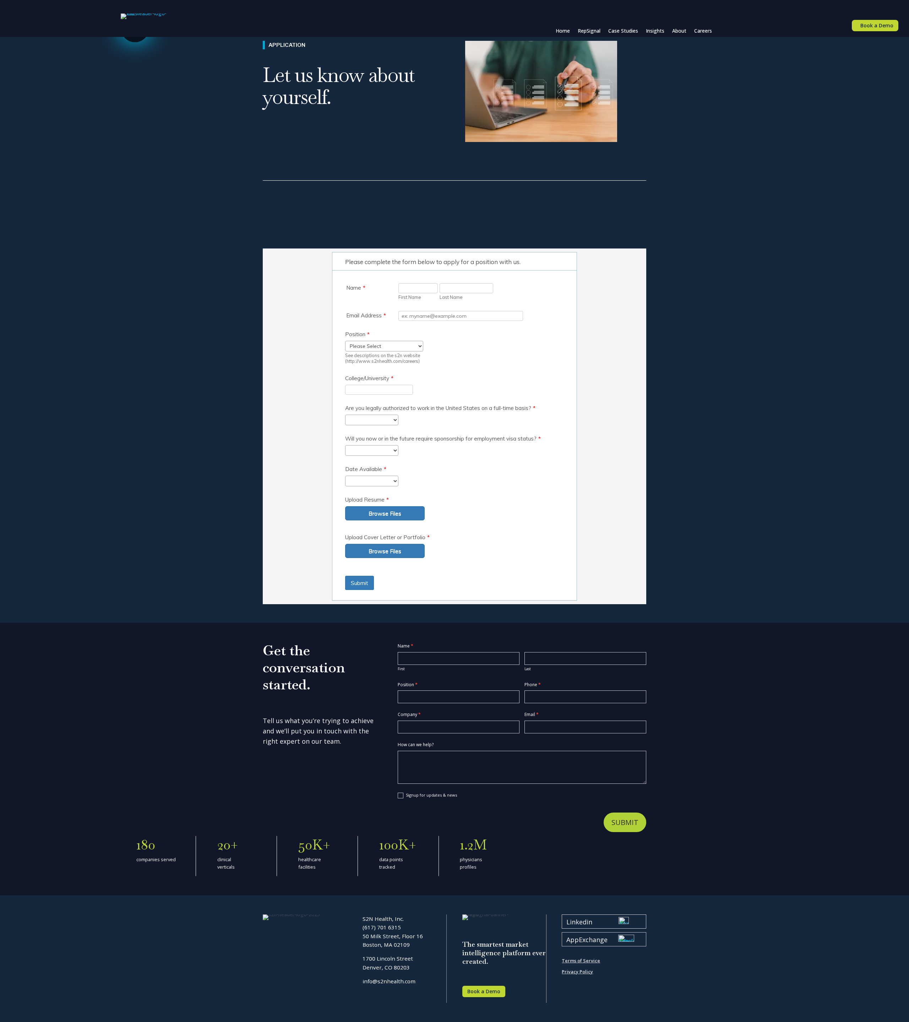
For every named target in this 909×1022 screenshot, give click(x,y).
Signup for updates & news (431, 795)
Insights (655, 30)
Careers (703, 30)
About (679, 30)
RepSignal (589, 30)
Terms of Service (581, 960)
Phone (532, 685)
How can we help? (416, 745)
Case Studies (623, 30)
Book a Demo (876, 25)
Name (405, 646)
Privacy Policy (577, 971)
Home (563, 30)
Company (409, 714)
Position (408, 685)
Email (531, 714)
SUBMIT (624, 822)
